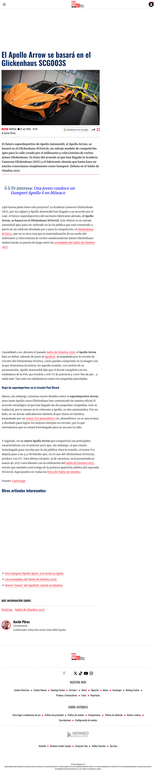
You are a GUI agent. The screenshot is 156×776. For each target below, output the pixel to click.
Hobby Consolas (99, 746)
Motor (5, 129)
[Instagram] (91, 673)
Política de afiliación (114, 715)
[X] (75, 673)
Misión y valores (134, 715)
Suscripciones (65, 720)
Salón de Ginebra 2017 (80, 463)
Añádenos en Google (77, 129)
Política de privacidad (54, 715)
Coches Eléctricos (22, 690)
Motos (105, 690)
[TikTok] (80, 673)
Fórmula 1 (73, 690)
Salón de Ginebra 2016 (61, 352)
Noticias (7, 609)
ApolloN (50, 356)
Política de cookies (76, 715)
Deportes (95, 690)
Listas (83, 695)
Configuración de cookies (86, 720)
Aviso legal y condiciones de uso (26, 715)
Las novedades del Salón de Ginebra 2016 (31, 579)
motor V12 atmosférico (40, 418)
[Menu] (4, 4)
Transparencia (94, 715)
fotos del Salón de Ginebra (63, 472)
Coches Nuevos (40, 690)
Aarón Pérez (10, 133)
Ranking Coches (58, 690)
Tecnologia (117, 690)
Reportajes (95, 695)
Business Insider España (60, 746)
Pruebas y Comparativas (66, 695)
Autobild (42, 746)
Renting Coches (132, 690)
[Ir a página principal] (78, 4)
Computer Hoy (81, 746)
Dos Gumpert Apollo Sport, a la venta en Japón (34, 573)
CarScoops (18, 481)
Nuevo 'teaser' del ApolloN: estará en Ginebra (34, 585)
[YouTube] (86, 673)
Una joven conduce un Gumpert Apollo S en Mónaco (43, 190)
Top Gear (113, 746)
